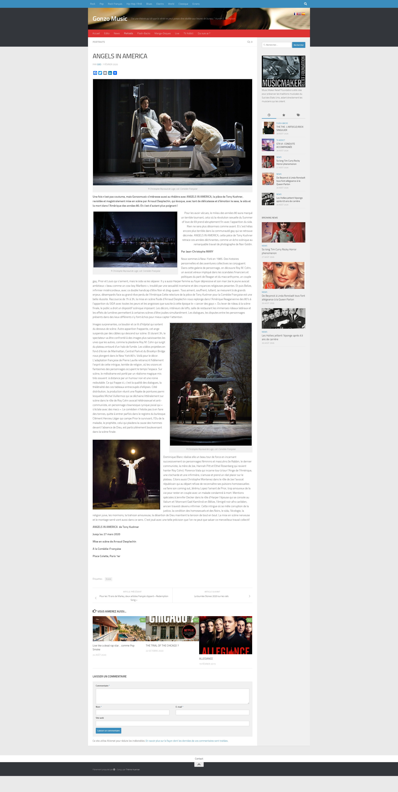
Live (177, 33)
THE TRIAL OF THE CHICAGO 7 (162, 645)
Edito (106, 33)
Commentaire (103, 685)
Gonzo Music (110, 19)
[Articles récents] (269, 115)
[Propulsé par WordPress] (114, 770)
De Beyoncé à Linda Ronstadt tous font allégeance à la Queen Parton (290, 181)
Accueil (96, 33)
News (117, 33)
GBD (99, 64)
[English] (299, 14)
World (171, 3)
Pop (102, 3)
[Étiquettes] (298, 115)
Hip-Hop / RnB (134, 3)
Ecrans (195, 3)
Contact (199, 758)
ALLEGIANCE (206, 658)
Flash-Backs (143, 33)
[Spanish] (303, 14)
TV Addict (188, 33)
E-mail (179, 707)
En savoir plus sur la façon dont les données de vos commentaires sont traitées (187, 740)
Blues (149, 3)
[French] (296, 14)
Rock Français (115, 3)
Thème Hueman (133, 769)
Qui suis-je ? (204, 33)
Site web (100, 718)
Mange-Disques (163, 33)
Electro (160, 3)
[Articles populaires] (283, 115)
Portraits (128, 33)
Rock (92, 3)
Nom (99, 707)
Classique (183, 3)
